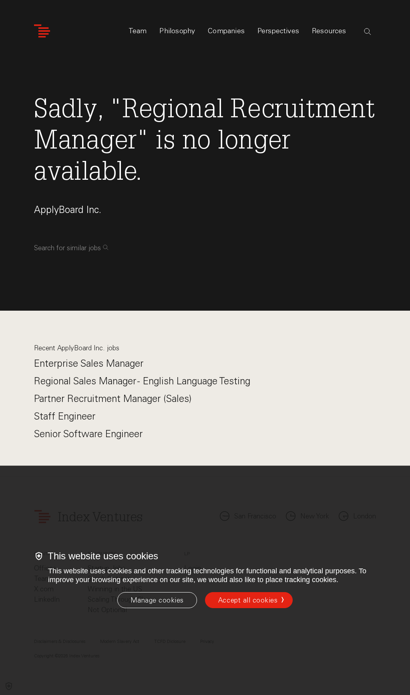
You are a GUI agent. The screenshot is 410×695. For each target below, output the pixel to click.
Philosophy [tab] (177, 30)
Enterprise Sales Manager (88, 363)
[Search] (367, 31)
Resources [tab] (329, 30)
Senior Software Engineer (88, 434)
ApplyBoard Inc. (67, 209)
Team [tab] (138, 30)
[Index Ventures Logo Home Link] (42, 31)
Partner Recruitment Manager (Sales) (112, 398)
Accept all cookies (247, 600)
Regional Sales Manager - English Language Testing (142, 381)
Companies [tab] (226, 30)
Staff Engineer (64, 416)
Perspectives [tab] (278, 30)
